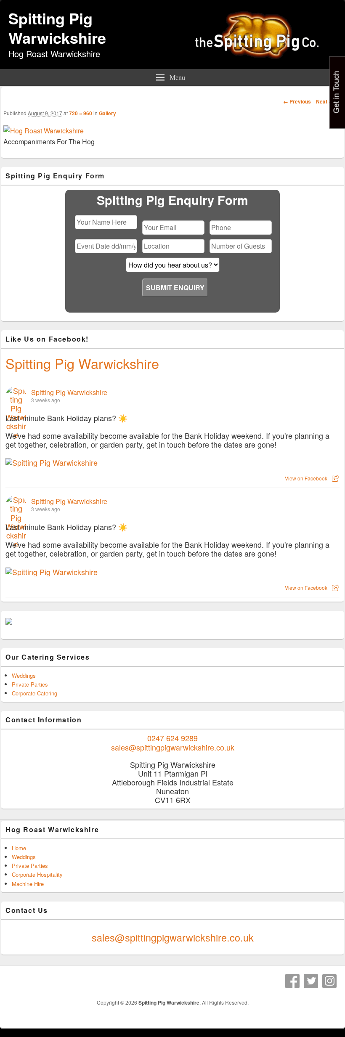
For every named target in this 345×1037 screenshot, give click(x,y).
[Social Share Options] (336, 478)
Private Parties (30, 684)
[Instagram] (329, 981)
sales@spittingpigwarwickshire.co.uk (172, 747)
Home (19, 848)
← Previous (297, 101)
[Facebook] (292, 981)
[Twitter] (311, 981)
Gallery (107, 113)
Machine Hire (28, 884)
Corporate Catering (34, 693)
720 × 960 (80, 113)
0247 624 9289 (172, 737)
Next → (325, 101)
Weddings (24, 675)
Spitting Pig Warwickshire (57, 27)
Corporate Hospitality (37, 874)
